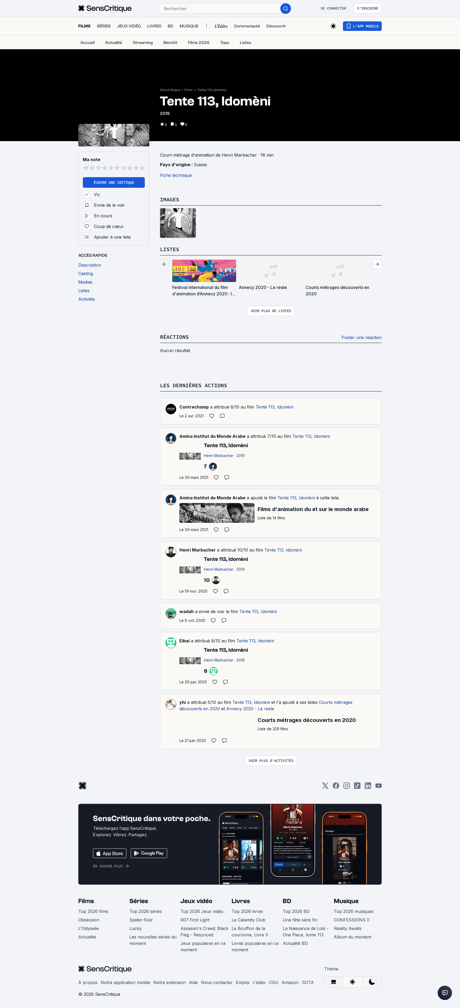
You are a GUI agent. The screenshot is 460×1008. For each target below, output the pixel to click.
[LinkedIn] (368, 787)
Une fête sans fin (300, 920)
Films (188, 90)
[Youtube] (378, 787)
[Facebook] (336, 787)
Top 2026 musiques (353, 911)
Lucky (135, 928)
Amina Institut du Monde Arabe (212, 436)
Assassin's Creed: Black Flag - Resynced (204, 931)
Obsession (88, 920)
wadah (186, 611)
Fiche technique (176, 175)
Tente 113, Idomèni (211, 90)
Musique (346, 901)
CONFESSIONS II (351, 920)
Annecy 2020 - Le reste (250, 708)
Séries (138, 901)
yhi (182, 702)
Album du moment (352, 937)
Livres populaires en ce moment (255, 946)
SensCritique (170, 90)
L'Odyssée (88, 928)
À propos (87, 982)
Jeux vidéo (196, 901)
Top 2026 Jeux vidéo (201, 911)
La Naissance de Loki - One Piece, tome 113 (305, 931)
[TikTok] (357, 787)
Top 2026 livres (247, 911)
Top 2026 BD (296, 911)
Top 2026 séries (145, 911)
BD (287, 901)
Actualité (87, 937)
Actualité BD (295, 943)
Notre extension (169, 982)
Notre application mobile (125, 982)
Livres (241, 901)
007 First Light (195, 920)
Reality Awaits (348, 928)
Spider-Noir (141, 920)
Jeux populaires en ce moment (203, 946)
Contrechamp (194, 407)
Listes (169, 249)
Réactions (174, 336)
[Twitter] (325, 787)
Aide (193, 982)
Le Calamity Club (248, 920)
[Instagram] (346, 787)
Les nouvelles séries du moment (152, 940)
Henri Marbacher (197, 550)
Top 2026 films (93, 911)
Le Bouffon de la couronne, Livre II (250, 931)
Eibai (184, 640)
